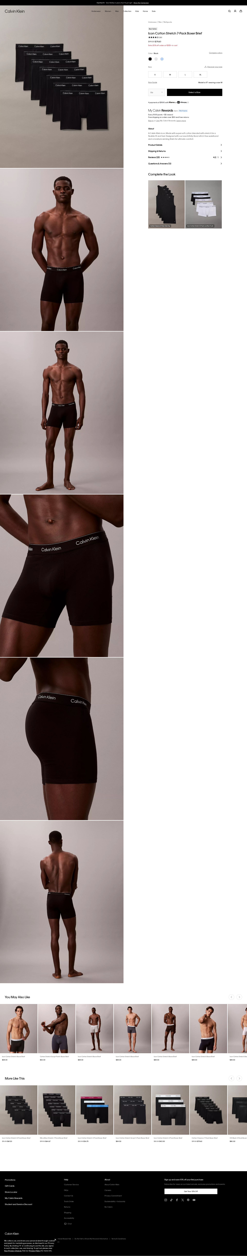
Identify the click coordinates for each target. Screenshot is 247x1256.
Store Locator (11, 1192)
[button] (188, 102)
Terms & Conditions (119, 1239)
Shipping (67, 1212)
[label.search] (229, 11)
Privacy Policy (35, 1251)
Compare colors (215, 53)
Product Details (155, 145)
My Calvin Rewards (13, 1198)
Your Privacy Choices (12, 1251)
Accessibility (69, 1218)
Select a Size (194, 92)
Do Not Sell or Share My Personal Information (91, 1239)
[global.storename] (15, 11)
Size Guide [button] (152, 82)
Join (158, 121)
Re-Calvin (109, 1207)
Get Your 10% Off (191, 1191)
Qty (151, 92)
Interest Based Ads (64, 1239)
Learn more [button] (181, 121)
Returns (67, 1207)
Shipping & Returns (157, 151)
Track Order (69, 1201)
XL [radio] (200, 75)
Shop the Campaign (141, 3)
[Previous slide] (231, 997)
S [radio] (155, 75)
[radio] (150, 59)
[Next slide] (239, 997)
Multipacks (168, 22)
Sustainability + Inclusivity (115, 1201)
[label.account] (235, 11)
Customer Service (71, 1184)
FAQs (66, 1190)
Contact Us (68, 1196)
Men (160, 22)
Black (156, 53)
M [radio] (170, 75)
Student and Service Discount (18, 1204)
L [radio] (185, 75)
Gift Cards (9, 1186)
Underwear (152, 22)
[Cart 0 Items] (241, 11)
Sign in (151, 121)
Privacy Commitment (113, 1196)
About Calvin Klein (112, 1184)
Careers (108, 1190)
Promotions (10, 1180)
